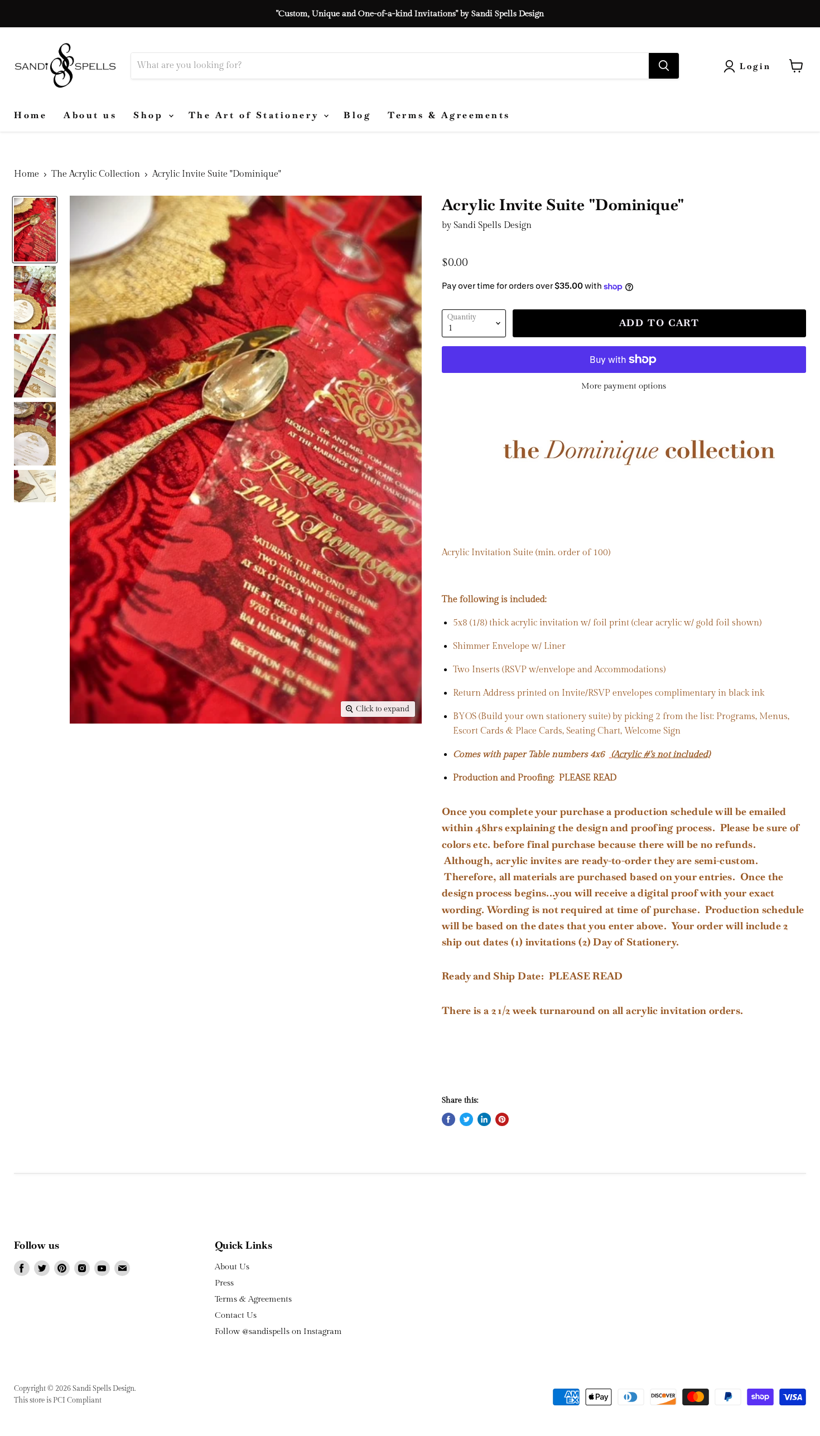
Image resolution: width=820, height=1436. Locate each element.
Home (30, 115)
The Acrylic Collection (95, 174)
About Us (232, 1267)
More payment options (623, 386)
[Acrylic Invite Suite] (35, 230)
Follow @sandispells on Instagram (278, 1331)
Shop (150, 115)
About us (90, 115)
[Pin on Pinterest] (502, 1119)
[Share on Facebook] (448, 1119)
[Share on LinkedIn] (484, 1119)
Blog (357, 115)
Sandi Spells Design (493, 225)
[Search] (664, 66)
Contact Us (236, 1315)
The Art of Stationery (255, 115)
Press (224, 1283)
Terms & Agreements (449, 115)
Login (755, 66)
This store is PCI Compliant (58, 1400)
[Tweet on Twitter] (466, 1119)
